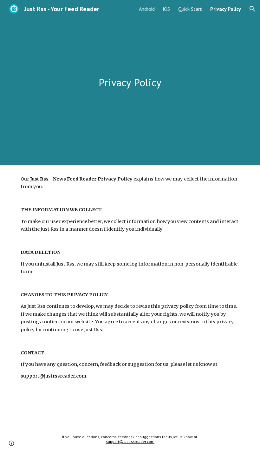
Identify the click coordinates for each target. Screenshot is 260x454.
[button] (252, 8)
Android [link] (147, 9)
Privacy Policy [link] (225, 9)
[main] (130, 82)
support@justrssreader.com (53, 376)
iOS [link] (166, 9)
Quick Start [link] (190, 9)
